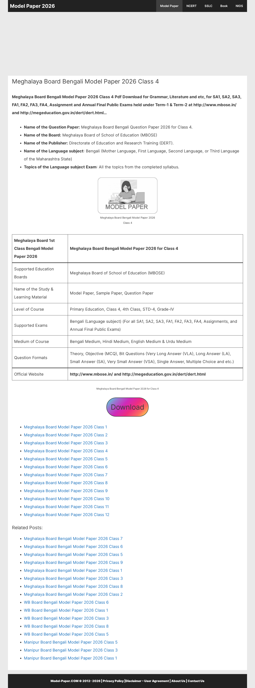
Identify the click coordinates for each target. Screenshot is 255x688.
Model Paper (169, 6)
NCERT (191, 6)
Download (127, 407)
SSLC (208, 6)
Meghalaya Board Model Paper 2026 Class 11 (66, 506)
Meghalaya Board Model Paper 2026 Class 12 (66, 514)
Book (224, 6)
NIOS (239, 6)
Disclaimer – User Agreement (147, 681)
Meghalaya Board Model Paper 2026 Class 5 (66, 458)
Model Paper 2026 (32, 6)
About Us (178, 681)
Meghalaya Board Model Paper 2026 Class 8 (66, 482)
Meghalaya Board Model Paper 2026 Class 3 (66, 443)
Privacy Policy (113, 681)
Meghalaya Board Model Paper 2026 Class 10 (67, 498)
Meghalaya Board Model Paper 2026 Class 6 (66, 466)
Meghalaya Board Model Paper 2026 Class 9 (66, 490)
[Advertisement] (127, 44)
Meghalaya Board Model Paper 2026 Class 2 (66, 435)
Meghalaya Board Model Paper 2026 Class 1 (65, 427)
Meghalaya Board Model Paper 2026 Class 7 (65, 474)
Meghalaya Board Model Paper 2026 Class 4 (66, 451)
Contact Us (196, 681)
